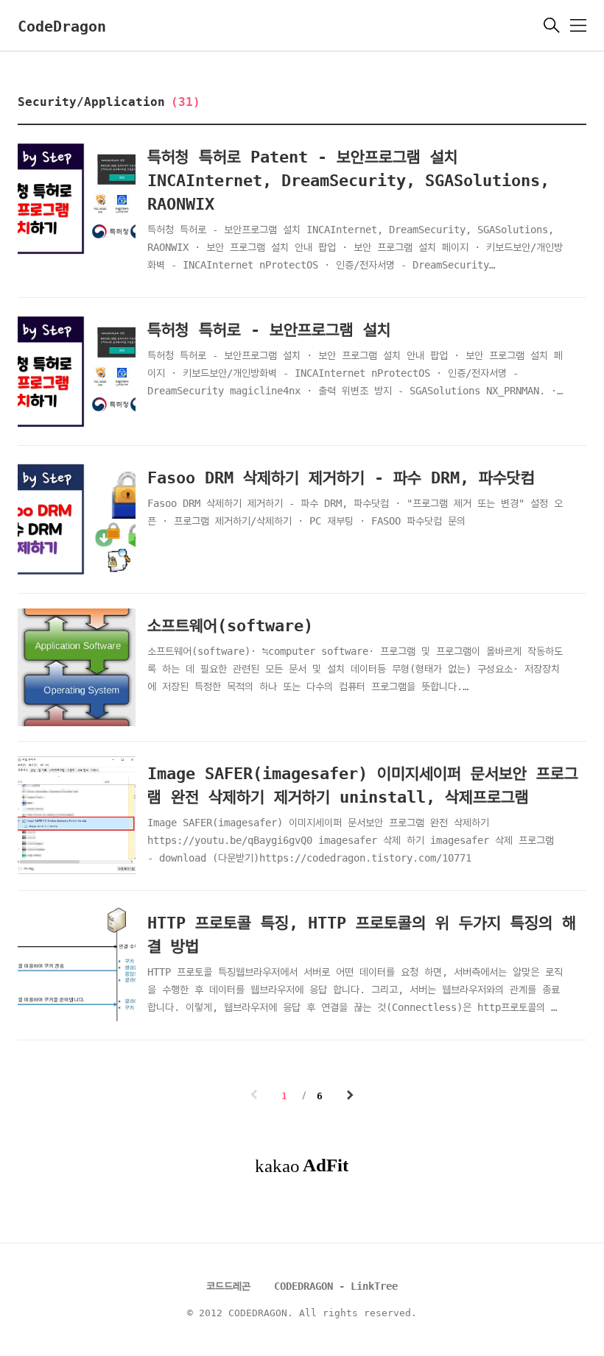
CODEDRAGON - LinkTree (336, 1286)
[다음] (350, 1096)
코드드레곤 (228, 1286)
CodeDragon (62, 26)
